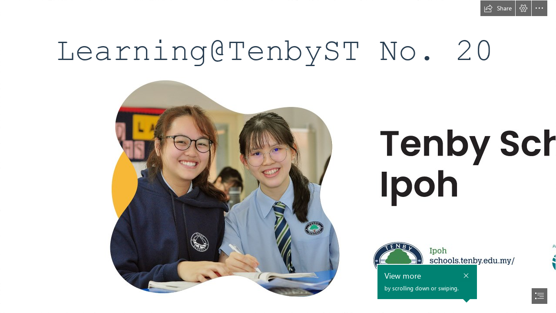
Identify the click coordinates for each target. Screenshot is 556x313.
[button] (497, 8)
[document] (278, 156)
